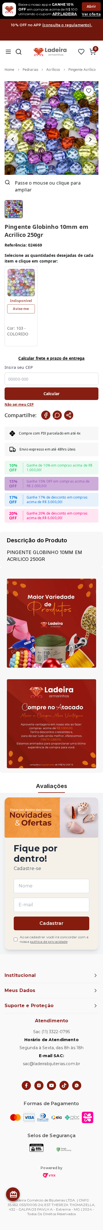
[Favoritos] (81, 51)
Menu (8, 51)
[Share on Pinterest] (68, 415)
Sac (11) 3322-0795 (51, 1031)
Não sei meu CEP (19, 404)
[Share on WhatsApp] (57, 415)
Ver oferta (91, 14)
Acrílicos (53, 69)
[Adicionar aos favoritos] (89, 91)
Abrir (91, 6)
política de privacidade (49, 941)
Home (10, 69)
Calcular (51, 393)
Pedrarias (30, 69)
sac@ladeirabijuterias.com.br (51, 1063)
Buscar (18, 51)
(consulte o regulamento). (67, 25)
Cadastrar (51, 923)
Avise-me (21, 308)
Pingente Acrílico (82, 69)
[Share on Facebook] (45, 415)
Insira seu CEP (19, 367)
